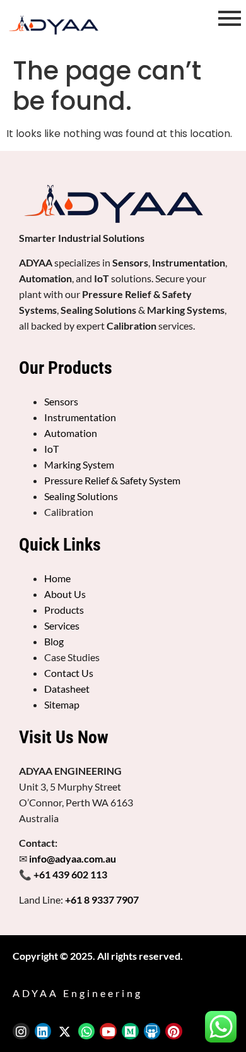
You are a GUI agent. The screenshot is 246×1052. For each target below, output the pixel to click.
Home (57, 578)
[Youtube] (108, 1031)
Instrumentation (80, 417)
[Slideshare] (152, 1031)
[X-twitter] (64, 1031)
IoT (51, 449)
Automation (70, 433)
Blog (54, 641)
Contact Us (68, 673)
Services (61, 625)
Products (64, 610)
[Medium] (130, 1031)
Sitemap (61, 704)
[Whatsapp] (86, 1031)
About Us (65, 594)
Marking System (79, 464)
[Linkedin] (43, 1031)
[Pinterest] (173, 1031)
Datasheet (67, 689)
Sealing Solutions (81, 496)
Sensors (61, 401)
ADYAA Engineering (78, 993)
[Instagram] (21, 1031)
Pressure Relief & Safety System (112, 480)
